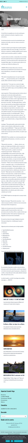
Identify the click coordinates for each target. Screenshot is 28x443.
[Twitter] (2, 1)
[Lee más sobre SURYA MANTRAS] (14, 340)
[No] (26, 439)
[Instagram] (5, 1)
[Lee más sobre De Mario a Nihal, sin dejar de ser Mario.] (14, 316)
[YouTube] (4, 1)
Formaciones (4, 400)
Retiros (3, 402)
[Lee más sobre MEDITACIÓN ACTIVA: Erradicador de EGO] (14, 367)
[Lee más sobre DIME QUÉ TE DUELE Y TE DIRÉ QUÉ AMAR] (14, 291)
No (12, 441)
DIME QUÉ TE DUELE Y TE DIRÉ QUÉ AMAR (14, 299)
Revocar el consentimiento (14, 434)
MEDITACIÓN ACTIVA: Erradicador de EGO (14, 375)
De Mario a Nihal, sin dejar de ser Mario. (14, 324)
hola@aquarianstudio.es (23, 1)
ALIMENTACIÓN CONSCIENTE (9, 408)
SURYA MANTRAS (8, 349)
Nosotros (3, 394)
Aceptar (7, 441)
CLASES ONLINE (5, 396)
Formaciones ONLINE (6, 398)
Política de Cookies (19, 441)
